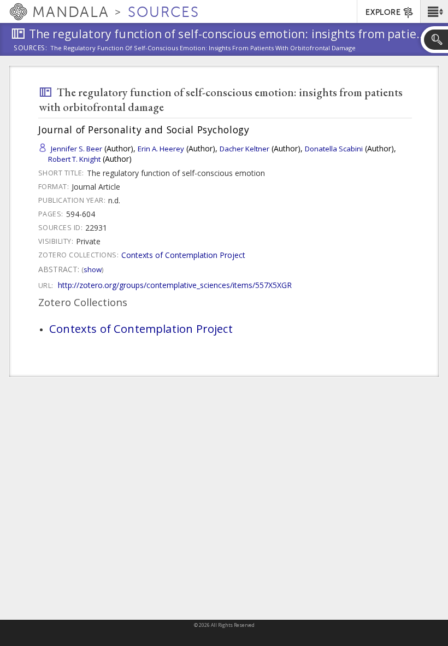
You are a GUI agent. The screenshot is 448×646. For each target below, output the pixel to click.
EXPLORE (383, 12)
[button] (434, 11)
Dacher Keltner (244, 149)
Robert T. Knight (74, 159)
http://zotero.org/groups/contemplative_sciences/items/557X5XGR (175, 285)
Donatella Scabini (334, 149)
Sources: (31, 48)
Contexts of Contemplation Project (183, 255)
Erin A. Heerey (161, 149)
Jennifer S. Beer (76, 149)
